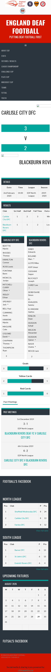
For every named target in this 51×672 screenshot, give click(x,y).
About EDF (5, 50)
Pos (5, 506)
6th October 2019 (25, 446)
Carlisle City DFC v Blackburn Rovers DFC (25, 462)
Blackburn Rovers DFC (7, 227)
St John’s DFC (20, 556)
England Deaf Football (25, 27)
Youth (4, 98)
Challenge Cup (7, 71)
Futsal (4, 92)
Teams (3, 87)
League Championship (9, 66)
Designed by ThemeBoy (10, 657)
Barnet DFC (20, 550)
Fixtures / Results (8, 61)
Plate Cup (5, 76)
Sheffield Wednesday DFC (26, 511)
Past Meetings (10, 401)
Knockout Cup (7, 82)
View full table (42, 530)
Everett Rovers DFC (23, 563)
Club (12, 506)
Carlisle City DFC (22, 518)
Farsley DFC (20, 525)
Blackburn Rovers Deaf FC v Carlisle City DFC (25, 435)
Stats (3, 55)
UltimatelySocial (25, 670)
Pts (45, 506)
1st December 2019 (25, 419)
